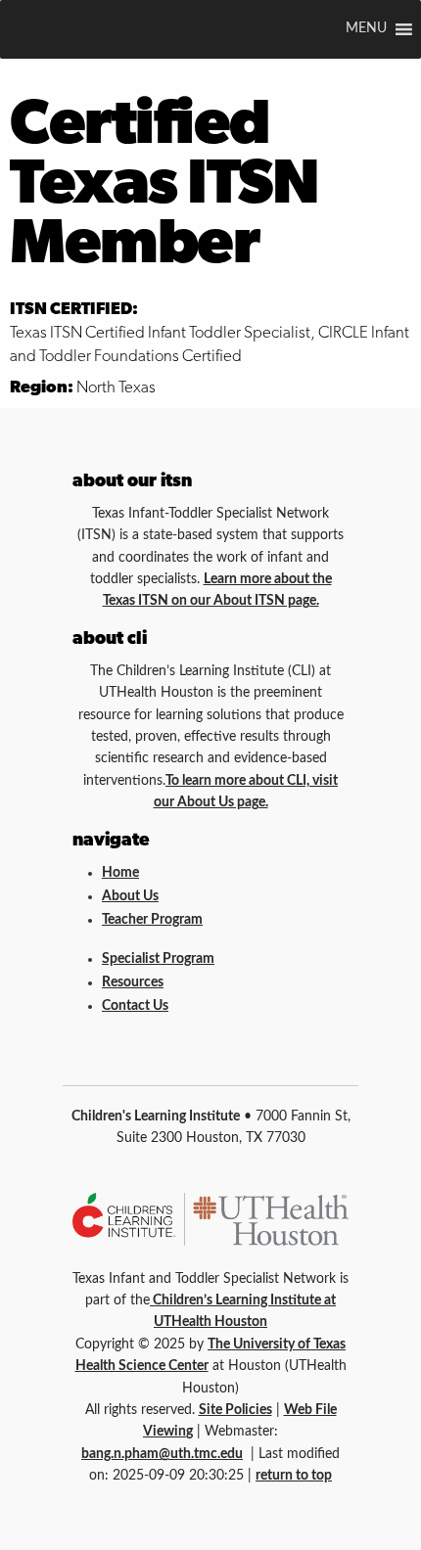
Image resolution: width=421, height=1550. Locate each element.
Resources (133, 982)
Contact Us (135, 1006)
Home (120, 873)
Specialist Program (158, 959)
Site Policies (235, 1410)
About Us (130, 896)
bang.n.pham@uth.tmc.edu (162, 1454)
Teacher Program (152, 920)
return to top (294, 1475)
